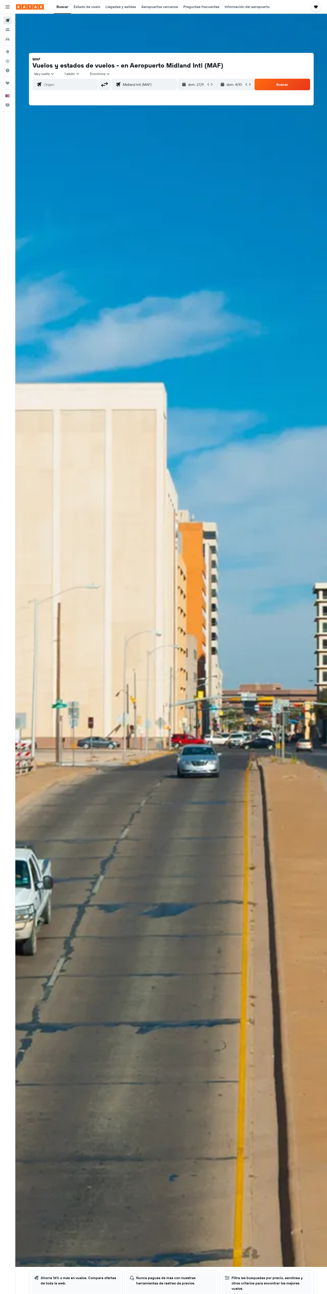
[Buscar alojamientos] (7, 29)
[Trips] (7, 83)
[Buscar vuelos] (7, 20)
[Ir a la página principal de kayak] (30, 7)
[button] (7, 7)
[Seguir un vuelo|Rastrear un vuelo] (7, 61)
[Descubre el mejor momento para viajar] (7, 70)
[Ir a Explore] (7, 51)
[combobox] (44, 74)
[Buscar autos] (7, 39)
